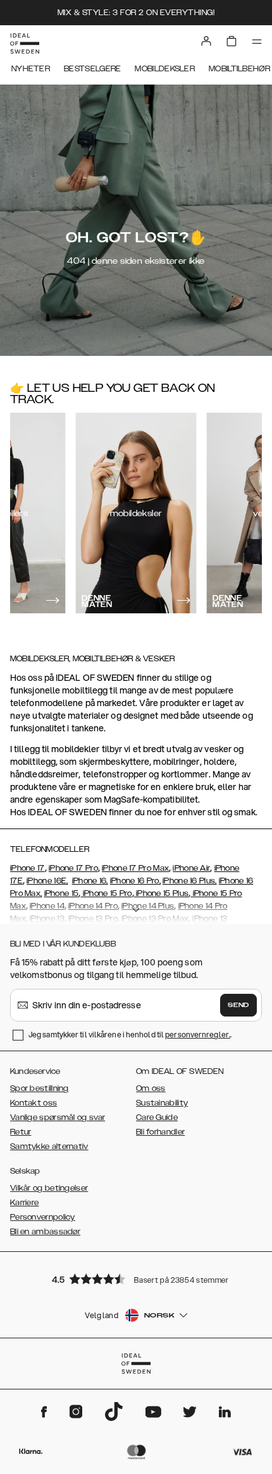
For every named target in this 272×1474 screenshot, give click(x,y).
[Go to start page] (24, 43)
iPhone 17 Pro (73, 868)
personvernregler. (197, 1034)
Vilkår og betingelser (49, 1188)
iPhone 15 (61, 893)
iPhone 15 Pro (106, 893)
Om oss (151, 1088)
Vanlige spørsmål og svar (57, 1117)
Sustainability (162, 1103)
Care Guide (157, 1117)
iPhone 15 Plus (161, 893)
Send (238, 1005)
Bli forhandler (160, 1132)
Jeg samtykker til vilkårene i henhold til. (130, 1034)
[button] (136, 1279)
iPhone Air (191, 868)
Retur (21, 1132)
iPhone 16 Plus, (190, 880)
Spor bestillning (39, 1088)
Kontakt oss (33, 1103)
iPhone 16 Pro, (135, 880)
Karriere (24, 1202)
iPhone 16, (90, 880)
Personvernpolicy (42, 1217)
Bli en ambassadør (45, 1231)
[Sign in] (206, 41)
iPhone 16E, (47, 880)
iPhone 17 (27, 868)
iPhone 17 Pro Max (135, 868)
